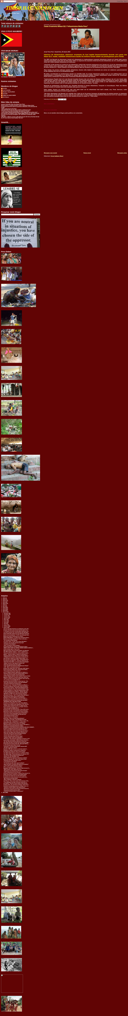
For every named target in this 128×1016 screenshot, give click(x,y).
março (5, 624)
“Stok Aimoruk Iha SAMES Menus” (11, 708)
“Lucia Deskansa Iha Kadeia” (10, 761)
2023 (4, 602)
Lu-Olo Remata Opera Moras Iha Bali (11, 745)
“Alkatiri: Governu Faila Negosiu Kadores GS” (14, 663)
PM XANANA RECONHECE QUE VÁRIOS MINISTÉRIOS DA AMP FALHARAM (20, 113)
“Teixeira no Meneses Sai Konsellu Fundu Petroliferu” (15, 686)
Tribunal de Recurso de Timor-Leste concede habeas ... (16, 655)
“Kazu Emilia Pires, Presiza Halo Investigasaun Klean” (15, 731)
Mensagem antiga (122, 153)
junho (5, 620)
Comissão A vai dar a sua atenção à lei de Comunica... (15, 710)
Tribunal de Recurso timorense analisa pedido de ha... (15, 673)
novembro (6, 614)
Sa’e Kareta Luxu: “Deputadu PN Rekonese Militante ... (15, 684)
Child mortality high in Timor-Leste (11, 649)
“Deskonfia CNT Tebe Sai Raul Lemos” (12, 760)
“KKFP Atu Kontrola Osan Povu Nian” (12, 664)
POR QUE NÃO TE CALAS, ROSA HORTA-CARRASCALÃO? (16, 109)
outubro (6, 615)
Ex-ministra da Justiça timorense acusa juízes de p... (15, 777)
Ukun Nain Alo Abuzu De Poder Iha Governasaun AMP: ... (16, 742)
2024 (4, 600)
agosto (5, 618)
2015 (4, 609)
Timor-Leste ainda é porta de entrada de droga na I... (15, 729)
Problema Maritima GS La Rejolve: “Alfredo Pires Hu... (15, 691)
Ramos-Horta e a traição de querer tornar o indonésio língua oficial (17, 105)
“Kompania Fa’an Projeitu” (9, 644)
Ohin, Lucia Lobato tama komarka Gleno (12, 766)
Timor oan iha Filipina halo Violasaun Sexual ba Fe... (15, 732)
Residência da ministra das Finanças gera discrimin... (15, 700)
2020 (4, 604)
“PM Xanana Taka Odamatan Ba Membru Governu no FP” (16, 738)
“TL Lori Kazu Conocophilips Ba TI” (11, 679)
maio (5, 622)
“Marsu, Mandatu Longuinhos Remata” (12, 779)
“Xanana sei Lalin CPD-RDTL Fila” (11, 756)
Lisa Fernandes (7, 90)
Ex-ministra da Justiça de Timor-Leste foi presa (14, 751)
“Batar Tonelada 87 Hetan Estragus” (11, 645)
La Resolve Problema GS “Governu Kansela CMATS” (15, 692)
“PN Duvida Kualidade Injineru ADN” (11, 789)
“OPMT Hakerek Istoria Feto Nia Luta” (12, 771)
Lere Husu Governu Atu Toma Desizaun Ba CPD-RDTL (15, 632)
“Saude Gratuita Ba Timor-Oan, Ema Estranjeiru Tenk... (16, 688)
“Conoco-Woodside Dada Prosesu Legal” (13, 736)
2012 (4, 792)
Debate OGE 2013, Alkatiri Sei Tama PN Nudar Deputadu (16, 633)
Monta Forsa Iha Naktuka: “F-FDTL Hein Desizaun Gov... (16, 635)
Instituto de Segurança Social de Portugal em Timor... (15, 728)
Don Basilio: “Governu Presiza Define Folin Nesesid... (15, 783)
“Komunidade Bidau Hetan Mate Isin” (12, 670)
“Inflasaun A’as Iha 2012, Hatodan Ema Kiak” (13, 642)
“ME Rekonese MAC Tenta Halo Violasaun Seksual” (15, 693)
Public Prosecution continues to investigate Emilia (15, 774)
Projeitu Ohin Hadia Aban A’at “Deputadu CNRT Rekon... (16, 668)
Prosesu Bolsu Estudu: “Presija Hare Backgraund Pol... (16, 687)
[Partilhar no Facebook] (64, 99)
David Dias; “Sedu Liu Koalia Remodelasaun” (13, 718)
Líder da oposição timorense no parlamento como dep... (16, 628)
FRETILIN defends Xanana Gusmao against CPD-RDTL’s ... (16, 724)
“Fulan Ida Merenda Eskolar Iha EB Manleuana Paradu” (16, 665)
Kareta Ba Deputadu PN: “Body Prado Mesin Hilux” (15, 759)
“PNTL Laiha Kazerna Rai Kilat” (9, 108)
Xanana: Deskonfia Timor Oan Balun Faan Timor (13, 104)
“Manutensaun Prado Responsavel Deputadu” (14, 696)
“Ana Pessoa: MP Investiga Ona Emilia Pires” (13, 755)
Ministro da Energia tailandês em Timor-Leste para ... (15, 638)
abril (5, 623)
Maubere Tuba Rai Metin (9, 91)
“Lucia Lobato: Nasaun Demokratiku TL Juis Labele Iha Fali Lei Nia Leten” (19, 112)
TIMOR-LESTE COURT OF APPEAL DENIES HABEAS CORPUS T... (18, 647)
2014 (4, 610)
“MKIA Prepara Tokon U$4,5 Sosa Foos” (12, 769)
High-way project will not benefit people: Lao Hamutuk (16, 650)
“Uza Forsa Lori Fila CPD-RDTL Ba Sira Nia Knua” (14, 714)
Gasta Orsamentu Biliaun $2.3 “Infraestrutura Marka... (15, 669)
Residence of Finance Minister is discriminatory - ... (15, 697)
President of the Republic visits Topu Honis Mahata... (15, 702)
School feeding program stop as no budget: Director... (15, 706)
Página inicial (87, 153)
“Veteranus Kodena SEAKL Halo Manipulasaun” (14, 787)
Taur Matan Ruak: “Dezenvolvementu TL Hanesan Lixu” (16, 754)
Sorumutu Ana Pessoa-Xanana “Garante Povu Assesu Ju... (16, 773)
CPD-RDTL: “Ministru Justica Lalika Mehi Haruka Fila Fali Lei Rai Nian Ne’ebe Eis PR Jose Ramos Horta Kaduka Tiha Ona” (20, 117)
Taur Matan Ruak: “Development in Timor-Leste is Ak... (16, 720)
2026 (4, 598)
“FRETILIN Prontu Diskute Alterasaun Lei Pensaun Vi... (16, 656)
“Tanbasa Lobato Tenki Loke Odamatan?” (13, 737)
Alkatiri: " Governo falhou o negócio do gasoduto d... (15, 654)
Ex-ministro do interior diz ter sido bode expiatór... (15, 775)
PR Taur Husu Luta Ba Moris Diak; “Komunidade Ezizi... (16, 659)
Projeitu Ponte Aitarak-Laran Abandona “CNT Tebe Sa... (16, 704)
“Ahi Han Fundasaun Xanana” (10, 747)
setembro (6, 617)
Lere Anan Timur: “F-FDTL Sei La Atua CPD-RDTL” (15, 641)
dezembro (6, 613)
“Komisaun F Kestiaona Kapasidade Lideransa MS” (15, 746)
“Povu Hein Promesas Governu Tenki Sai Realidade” (15, 682)
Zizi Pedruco (6, 97)
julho (5, 619)
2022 (4, 603)
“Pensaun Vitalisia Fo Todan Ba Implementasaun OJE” (16, 690)
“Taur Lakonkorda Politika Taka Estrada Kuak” (14, 674)
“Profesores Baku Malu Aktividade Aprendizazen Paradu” (15, 111)
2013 (4, 611)
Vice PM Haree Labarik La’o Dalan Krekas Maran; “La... (15, 658)
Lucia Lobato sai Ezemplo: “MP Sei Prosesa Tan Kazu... (16, 740)
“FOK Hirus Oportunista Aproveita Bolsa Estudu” (14, 733)
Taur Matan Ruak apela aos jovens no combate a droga (16, 752)
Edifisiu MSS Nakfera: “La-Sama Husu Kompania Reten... (16, 637)
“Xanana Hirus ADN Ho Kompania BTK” (12, 734)
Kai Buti (5, 88)
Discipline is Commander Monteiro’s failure (13, 725)
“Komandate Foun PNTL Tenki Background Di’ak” (15, 719)
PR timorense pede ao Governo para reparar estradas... (16, 711)
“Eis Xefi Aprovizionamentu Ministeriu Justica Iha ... (15, 741)
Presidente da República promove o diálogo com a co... (16, 786)
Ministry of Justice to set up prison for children (14, 723)
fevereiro (6, 626)
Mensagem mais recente (50, 153)
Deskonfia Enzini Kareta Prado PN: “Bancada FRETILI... (16, 743)
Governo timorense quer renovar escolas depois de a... (16, 629)
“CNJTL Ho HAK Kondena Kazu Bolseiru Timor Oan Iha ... (16, 678)
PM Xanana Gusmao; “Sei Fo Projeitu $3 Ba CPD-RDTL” (16, 695)
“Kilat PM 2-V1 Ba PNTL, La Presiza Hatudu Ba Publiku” (16, 661)
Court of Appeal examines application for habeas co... (15, 672)
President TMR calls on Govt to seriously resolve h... (15, 748)
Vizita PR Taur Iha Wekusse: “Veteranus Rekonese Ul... (15, 660)
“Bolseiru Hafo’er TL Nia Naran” (10, 716)
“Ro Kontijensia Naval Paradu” (10, 640)
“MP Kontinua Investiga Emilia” (10, 778)
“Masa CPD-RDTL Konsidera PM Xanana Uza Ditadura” (16, 764)
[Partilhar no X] (62, 99)
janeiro (5, 627)
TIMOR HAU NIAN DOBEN (33, 8)
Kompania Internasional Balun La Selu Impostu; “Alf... (15, 681)
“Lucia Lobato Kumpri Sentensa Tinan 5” (12, 765)
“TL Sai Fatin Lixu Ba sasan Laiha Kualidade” (13, 762)
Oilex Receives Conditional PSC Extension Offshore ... (15, 699)
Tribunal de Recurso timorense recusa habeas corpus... (16, 653)
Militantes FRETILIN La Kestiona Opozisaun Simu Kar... (16, 677)
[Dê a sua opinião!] (60, 99)
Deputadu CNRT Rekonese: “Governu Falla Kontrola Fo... (16, 768)
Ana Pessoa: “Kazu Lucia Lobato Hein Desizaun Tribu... (16, 780)
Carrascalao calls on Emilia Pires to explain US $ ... (14, 722)
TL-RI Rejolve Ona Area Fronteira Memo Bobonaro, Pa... (16, 631)
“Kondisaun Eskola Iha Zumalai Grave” (12, 683)
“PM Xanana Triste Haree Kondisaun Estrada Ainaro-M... (16, 788)
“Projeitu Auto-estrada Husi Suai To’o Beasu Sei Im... (15, 705)
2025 (4, 599)
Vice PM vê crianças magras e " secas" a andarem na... (15, 651)
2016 (4, 607)
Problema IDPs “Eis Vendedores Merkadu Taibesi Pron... (16, 784)
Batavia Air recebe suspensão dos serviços (13, 636)
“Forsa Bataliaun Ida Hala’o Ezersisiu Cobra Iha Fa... (15, 782)
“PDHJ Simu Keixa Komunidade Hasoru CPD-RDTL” (15, 713)
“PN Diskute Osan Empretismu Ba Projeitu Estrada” (15, 770)
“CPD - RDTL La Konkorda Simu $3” (11, 667)
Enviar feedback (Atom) (57, 156)
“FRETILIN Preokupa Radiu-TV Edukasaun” (13, 791)
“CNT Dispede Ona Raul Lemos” (10, 715)
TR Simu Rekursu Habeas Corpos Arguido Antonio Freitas (16, 675)
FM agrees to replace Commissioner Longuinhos (14, 750)
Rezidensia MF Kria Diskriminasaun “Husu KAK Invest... (16, 709)
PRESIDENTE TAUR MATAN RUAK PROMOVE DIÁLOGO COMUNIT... (18, 727)
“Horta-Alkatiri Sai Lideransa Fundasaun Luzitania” (15, 757)
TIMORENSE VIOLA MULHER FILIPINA (12, 701)
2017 (4, 606)
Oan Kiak (5, 93)
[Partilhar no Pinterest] (65, 99)
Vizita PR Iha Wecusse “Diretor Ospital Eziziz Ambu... (15, 646)
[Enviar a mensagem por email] (59, 99)
